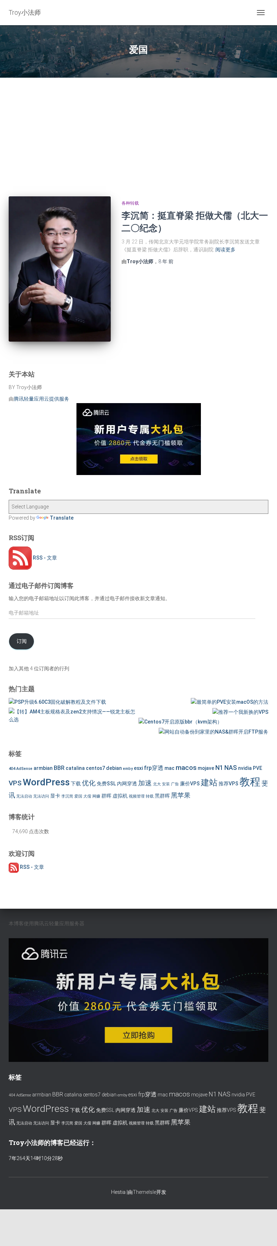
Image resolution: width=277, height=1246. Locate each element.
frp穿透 (153, 768)
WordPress (46, 782)
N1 (219, 767)
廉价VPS (190, 783)
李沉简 (67, 796)
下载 (76, 783)
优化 (89, 783)
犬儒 (87, 796)
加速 (145, 783)
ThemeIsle (144, 1192)
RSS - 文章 (44, 558)
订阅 (22, 641)
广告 (175, 784)
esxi (138, 768)
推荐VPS (228, 783)
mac (169, 768)
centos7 (95, 768)
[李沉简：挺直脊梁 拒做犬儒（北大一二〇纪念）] (60, 268)
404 (12, 768)
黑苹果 (180, 795)
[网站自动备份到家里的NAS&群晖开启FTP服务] (213, 731)
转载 (150, 796)
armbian (43, 768)
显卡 (55, 796)
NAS (230, 767)
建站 (209, 783)
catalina (75, 768)
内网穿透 (127, 783)
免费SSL (106, 783)
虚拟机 (120, 796)
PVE (257, 768)
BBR (59, 768)
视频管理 (137, 796)
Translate (62, 518)
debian (114, 768)
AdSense (24, 768)
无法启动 (24, 796)
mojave (206, 768)
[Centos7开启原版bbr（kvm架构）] (180, 721)
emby (128, 768)
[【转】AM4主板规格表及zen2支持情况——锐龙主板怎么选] (73, 716)
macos (186, 767)
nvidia (245, 768)
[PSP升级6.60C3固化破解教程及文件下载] (57, 702)
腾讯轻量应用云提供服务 (41, 399)
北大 (157, 784)
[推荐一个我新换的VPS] (240, 712)
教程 (249, 782)
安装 (166, 784)
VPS (15, 783)
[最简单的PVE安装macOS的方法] (229, 702)
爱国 (78, 796)
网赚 (96, 796)
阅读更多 (225, 249)
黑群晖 (162, 796)
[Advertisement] (138, 131)
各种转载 (130, 203)
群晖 (106, 796)
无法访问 (41, 796)
